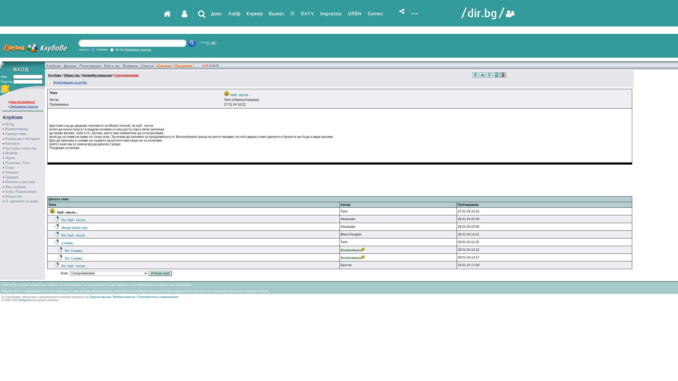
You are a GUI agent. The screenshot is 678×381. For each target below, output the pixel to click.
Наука (10, 158)
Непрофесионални (97, 75)
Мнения (11, 153)
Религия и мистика (20, 182)
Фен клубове (15, 187)
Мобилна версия (124, 296)
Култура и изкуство (21, 148)
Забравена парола (24, 106)
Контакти (12, 144)
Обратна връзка (100, 296)
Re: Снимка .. (74, 251)
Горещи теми (15, 134)
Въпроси (130, 66)
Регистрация (90, 66)
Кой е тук (112, 66)
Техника (11, 172)
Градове (11, 177)
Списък (147, 66)
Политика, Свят (17, 163)
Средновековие (126, 75)
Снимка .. (68, 243)
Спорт (10, 168)
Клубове (53, 66)
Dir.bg (9, 124)
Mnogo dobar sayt (74, 228)
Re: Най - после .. (74, 220)
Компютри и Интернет (22, 139)
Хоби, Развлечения (20, 192)
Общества (13, 196)
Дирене (70, 66)
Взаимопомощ (16, 129)
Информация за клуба (70, 82)
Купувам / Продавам (174, 66)
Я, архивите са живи (21, 201)
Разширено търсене (137, 49)
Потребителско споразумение (158, 296)
